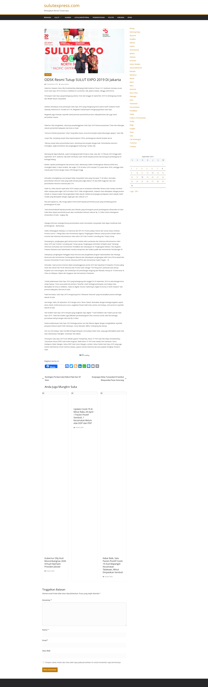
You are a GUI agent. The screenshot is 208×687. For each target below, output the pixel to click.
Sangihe (132, 129)
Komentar (47, 600)
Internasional (134, 50)
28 (158, 181)
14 (158, 173)
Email (45, 640)
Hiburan (120, 17)
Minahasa (133, 75)
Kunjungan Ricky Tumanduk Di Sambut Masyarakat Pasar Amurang (108, 378)
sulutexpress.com (62, 5)
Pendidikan (133, 111)
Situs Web (46, 651)
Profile (132, 121)
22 (163, 177)
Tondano (133, 146)
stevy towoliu (65, 84)
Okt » (137, 191)
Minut (132, 82)
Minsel (132, 78)
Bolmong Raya (135, 32)
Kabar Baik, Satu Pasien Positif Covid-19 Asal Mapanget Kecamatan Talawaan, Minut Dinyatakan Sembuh (113, 565)
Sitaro (132, 132)
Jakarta (132, 53)
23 (132, 181)
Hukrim (68, 17)
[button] (60, 17)
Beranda (47, 17)
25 (142, 181)
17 (137, 177)
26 (147, 181)
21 (158, 177)
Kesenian (133, 61)
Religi (131, 125)
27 (152, 181)
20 (152, 177)
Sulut (56, 17)
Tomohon (133, 143)
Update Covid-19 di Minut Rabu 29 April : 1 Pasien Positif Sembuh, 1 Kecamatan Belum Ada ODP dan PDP (84, 416)
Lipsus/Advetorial (81, 17)
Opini (130, 17)
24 (137, 181)
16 (132, 177)
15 (163, 173)
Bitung (132, 28)
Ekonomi (133, 35)
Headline (48, 74)
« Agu (132, 191)
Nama (45, 630)
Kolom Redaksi (135, 64)
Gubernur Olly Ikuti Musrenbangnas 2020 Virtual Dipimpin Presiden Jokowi (55, 562)
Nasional (133, 89)
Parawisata (133, 104)
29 (163, 181)
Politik (111, 17)
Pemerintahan (99, 17)
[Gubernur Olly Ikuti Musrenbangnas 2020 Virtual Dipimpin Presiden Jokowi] (55, 393)
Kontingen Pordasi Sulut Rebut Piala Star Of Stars (63, 378)
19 (147, 177)
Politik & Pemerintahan (138, 118)
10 (137, 173)
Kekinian (133, 57)
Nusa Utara (134, 93)
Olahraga (133, 96)
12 (147, 173)
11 (142, 173)
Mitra (131, 86)
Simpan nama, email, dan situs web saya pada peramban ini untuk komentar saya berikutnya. (83, 662)
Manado (133, 71)
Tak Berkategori (135, 139)
